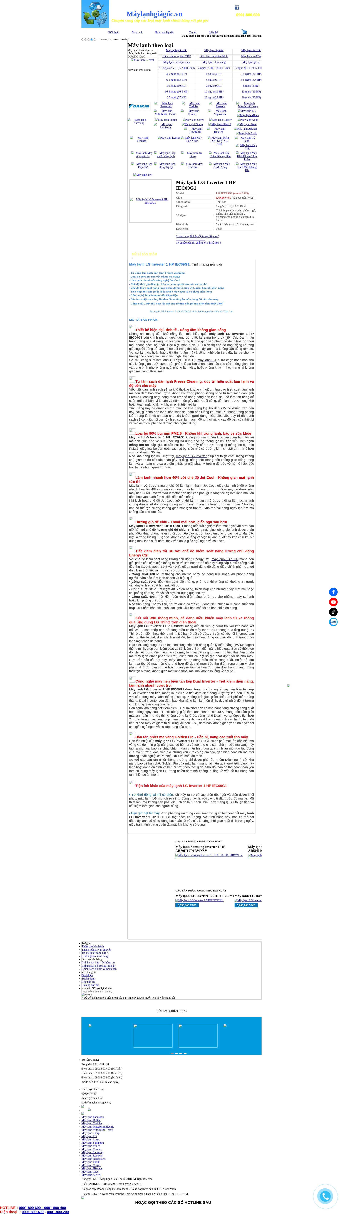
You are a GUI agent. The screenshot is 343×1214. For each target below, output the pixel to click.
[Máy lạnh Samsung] (139, 122)
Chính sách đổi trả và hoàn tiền (99, 968)
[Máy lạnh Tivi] (142, 174)
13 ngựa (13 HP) (251, 91)
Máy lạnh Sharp (90, 1133)
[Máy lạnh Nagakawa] (219, 114)
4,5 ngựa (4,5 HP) (176, 73)
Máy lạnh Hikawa (91, 1168)
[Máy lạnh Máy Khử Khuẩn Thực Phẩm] (247, 159)
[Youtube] (333, 602)
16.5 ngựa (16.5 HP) (176, 91)
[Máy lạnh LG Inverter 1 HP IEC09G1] (150, 202)
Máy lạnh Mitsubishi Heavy (97, 1129)
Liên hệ (213, 32)
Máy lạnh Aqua (90, 1139)
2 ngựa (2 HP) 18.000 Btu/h (214, 67)
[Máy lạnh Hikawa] (218, 131)
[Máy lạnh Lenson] (169, 137)
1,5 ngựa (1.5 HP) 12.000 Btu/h (251, 67)
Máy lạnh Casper (91, 1165)
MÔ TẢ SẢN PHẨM (144, 253)
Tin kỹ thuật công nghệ (95, 952)
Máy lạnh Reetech (91, 1155)
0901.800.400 (33, 1212)
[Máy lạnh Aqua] (248, 119)
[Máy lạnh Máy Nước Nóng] (220, 167)
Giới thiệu (113, 32)
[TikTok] (333, 612)
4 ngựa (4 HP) (214, 73)
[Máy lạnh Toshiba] (193, 106)
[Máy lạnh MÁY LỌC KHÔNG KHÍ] (219, 144)
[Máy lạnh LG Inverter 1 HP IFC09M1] (198, 851)
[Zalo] (333, 622)
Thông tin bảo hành (93, 946)
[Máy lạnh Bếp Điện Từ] (142, 167)
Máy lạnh (137, 32)
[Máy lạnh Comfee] (192, 114)
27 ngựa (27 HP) (176, 97)
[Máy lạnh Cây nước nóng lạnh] (165, 156)
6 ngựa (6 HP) (214, 79)
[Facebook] (333, 592)
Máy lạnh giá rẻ (251, 62)
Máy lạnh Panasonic (92, 1116)
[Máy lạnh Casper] (220, 119)
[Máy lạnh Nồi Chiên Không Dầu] (220, 156)
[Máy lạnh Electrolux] (195, 131)
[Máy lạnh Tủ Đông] (192, 156)
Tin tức (193, 32)
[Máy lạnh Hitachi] (219, 124)
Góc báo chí (88, 981)
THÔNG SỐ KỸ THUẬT (148, 257)
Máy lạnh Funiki (90, 1161)
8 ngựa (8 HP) (251, 85)
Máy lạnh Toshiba (91, 1123)
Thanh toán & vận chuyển (96, 949)
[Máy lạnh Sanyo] (193, 119)
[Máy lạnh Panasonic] (166, 106)
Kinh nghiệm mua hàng (95, 956)
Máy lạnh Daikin (91, 1120)
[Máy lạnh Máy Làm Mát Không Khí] (247, 170)
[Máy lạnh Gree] (247, 124)
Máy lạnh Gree (89, 1171)
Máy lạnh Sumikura (92, 1142)
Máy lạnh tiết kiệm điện (176, 62)
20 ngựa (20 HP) (251, 97)
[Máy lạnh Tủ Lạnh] (246, 140)
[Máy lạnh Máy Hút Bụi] (192, 167)
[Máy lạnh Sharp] (192, 124)
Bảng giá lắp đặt (164, 32)
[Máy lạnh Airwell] (245, 128)
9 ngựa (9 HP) (214, 85)
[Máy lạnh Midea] (248, 115)
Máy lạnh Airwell (91, 1174)
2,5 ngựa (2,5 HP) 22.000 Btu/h (177, 67)
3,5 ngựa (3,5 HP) (251, 73)
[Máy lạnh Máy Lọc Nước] (192, 140)
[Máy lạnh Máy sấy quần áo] (142, 156)
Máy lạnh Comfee (91, 1149)
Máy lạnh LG (89, 1136)
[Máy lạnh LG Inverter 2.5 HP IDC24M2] (199, 904)
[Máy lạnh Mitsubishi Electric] (165, 114)
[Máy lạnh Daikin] (139, 109)
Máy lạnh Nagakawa (93, 1158)
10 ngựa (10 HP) (176, 85)
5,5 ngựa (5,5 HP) (251, 79)
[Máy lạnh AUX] (246, 133)
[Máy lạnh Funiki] (166, 119)
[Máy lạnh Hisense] (141, 140)
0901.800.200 (58, 1212)
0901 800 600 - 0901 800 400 (42, 1208)
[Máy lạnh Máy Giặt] (247, 148)
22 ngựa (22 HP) (213, 97)
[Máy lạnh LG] (247, 110)
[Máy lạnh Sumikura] (165, 127)
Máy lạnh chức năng (214, 62)
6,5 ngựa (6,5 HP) (176, 79)
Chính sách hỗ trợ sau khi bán (98, 965)
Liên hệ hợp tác (90, 984)
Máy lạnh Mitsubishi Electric (97, 1126)
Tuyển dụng (88, 978)
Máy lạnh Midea (90, 1145)
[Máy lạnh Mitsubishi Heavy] (247, 106)
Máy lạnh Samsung (92, 1152)
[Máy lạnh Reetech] (220, 106)
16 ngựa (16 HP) (213, 91)
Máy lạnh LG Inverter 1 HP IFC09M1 (203, 847)
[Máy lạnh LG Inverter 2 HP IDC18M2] (258, 900)
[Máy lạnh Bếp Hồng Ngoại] (165, 167)
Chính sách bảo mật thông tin (98, 962)
